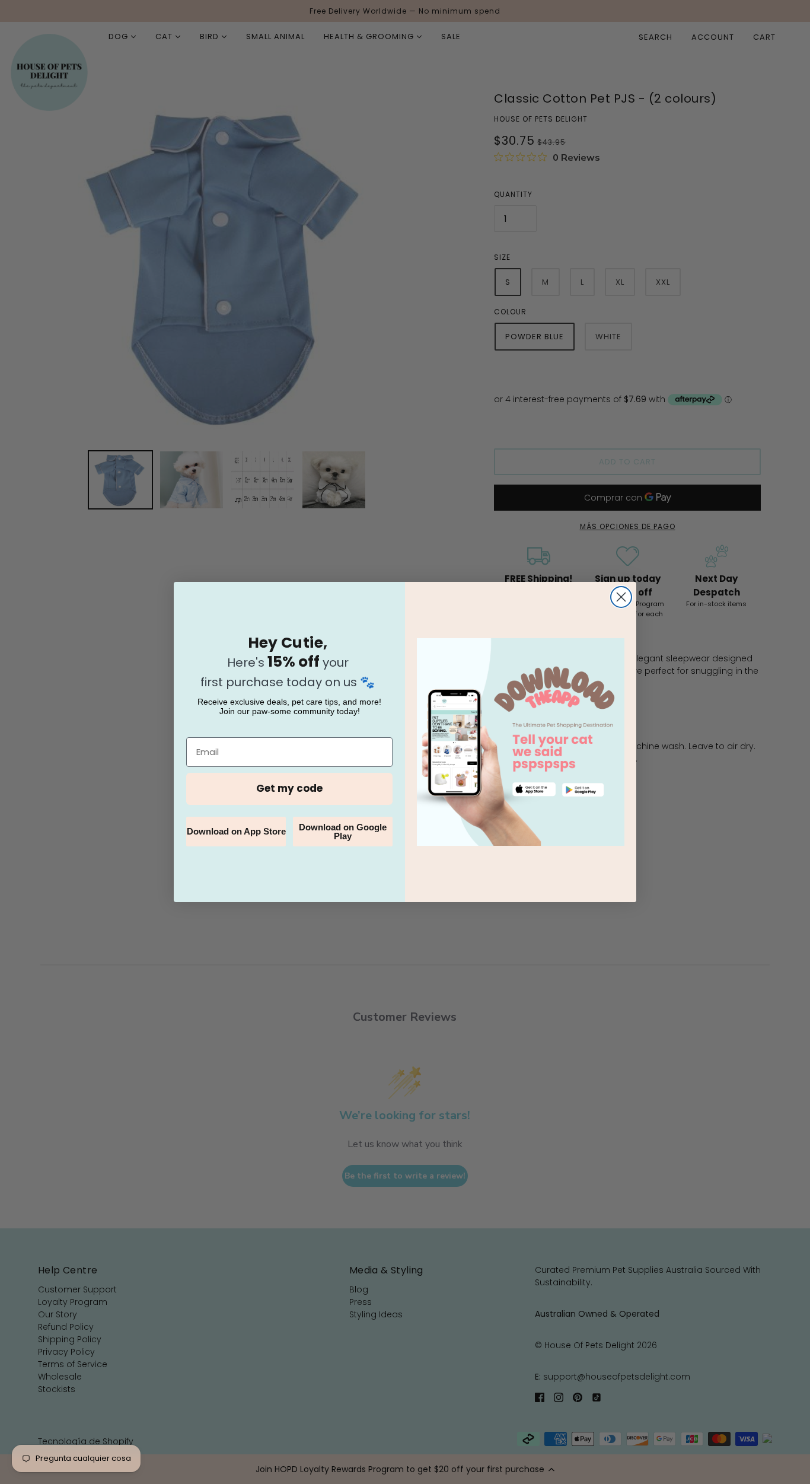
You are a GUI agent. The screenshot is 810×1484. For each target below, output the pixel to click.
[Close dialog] (621, 597)
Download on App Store (236, 831)
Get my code (289, 788)
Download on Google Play (343, 831)
